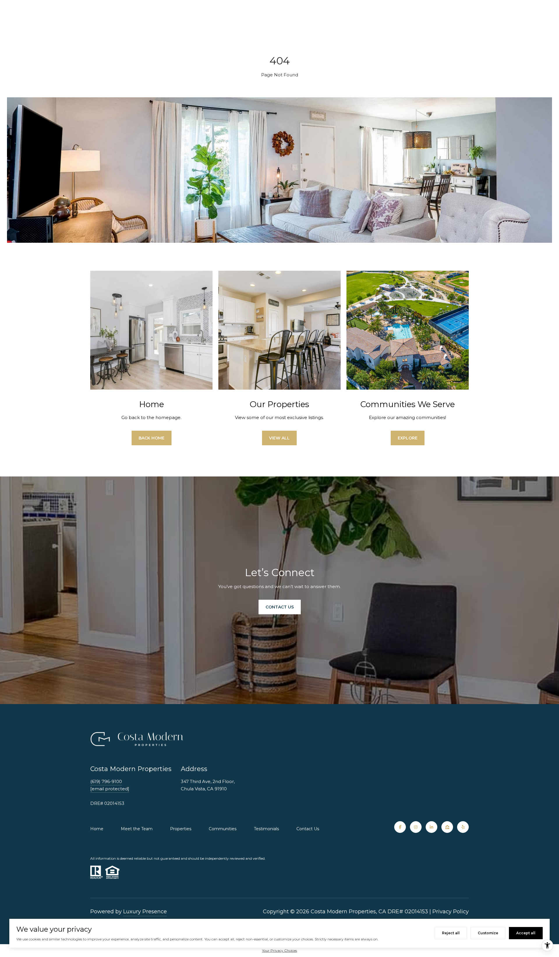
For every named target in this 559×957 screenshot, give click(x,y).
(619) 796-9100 (106, 781)
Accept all (525, 933)
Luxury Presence (145, 911)
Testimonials (266, 828)
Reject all (451, 933)
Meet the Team (137, 828)
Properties (180, 828)
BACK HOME (151, 438)
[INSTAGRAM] (416, 827)
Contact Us (307, 828)
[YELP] (463, 827)
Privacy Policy (450, 911)
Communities (222, 828)
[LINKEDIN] (431, 827)
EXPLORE (408, 438)
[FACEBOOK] (400, 827)
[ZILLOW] (447, 827)
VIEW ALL (279, 438)
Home (96, 828)
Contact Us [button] (280, 607)
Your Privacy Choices (279, 950)
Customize (488, 933)
